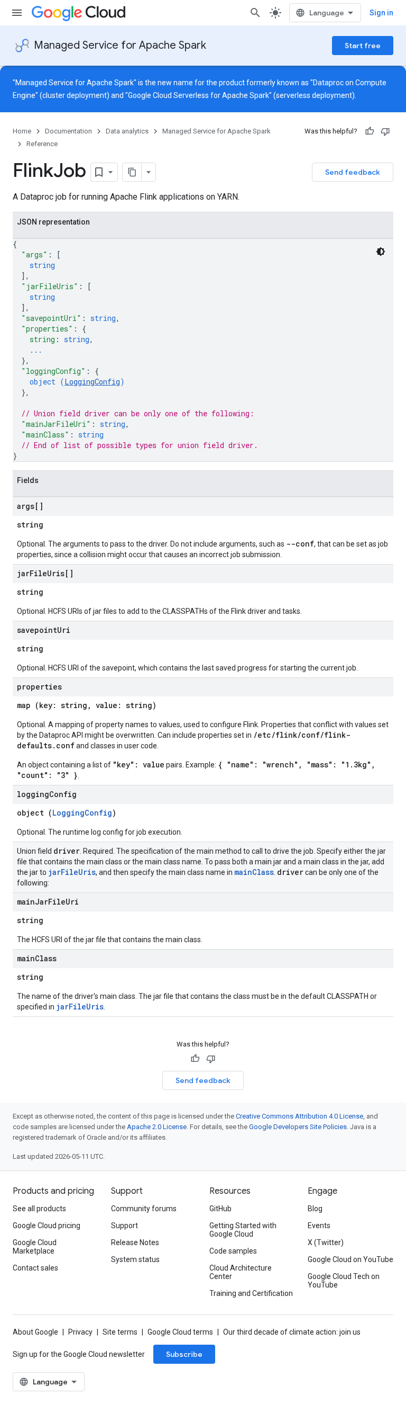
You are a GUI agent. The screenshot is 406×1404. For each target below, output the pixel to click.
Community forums (144, 1208)
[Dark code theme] (380, 251)
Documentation (68, 131)
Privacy (80, 1332)
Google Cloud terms (180, 1332)
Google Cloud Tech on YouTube (344, 1280)
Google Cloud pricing (46, 1225)
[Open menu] (16, 12)
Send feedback (352, 172)
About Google (35, 1332)
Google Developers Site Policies (298, 1127)
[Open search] (255, 12)
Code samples (233, 1251)
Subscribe (184, 1354)
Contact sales (35, 1268)
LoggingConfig (92, 382)
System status (135, 1259)
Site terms (120, 1332)
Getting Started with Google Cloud (242, 1229)
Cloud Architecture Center (240, 1272)
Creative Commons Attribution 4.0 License (299, 1116)
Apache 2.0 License (157, 1127)
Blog (315, 1208)
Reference (42, 144)
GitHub (220, 1208)
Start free (363, 45)
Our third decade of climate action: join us (292, 1332)
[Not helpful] (385, 131)
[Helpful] (369, 131)
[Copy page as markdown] (132, 172)
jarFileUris (72, 872)
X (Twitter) (326, 1242)
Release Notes (135, 1242)
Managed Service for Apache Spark (120, 45)
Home (22, 131)
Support (124, 1225)
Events (319, 1225)
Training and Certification (251, 1293)
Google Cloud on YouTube (350, 1259)
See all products (39, 1208)
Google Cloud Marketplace (35, 1246)
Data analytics (127, 131)
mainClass (254, 872)
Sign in (381, 12)
